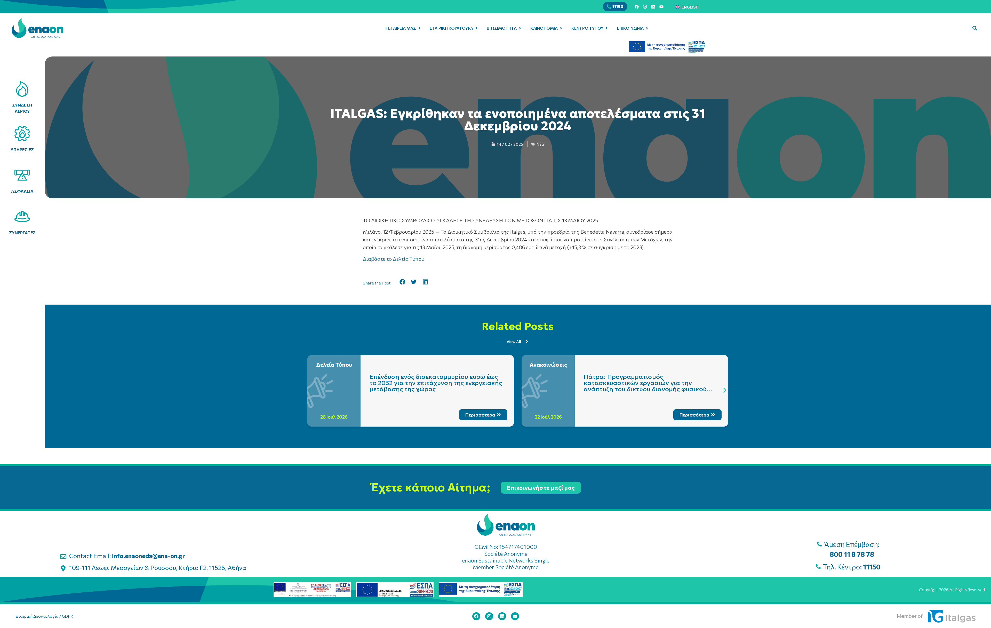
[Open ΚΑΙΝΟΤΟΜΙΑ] (561, 28)
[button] (974, 28)
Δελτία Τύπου (334, 364)
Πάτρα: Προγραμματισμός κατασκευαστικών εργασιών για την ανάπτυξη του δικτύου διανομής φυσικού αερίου (645, 386)
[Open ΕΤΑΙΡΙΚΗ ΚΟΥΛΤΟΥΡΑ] (476, 28)
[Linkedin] (653, 7)
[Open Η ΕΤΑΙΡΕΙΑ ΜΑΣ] (419, 28)
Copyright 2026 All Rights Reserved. (952, 589)
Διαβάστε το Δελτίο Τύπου (393, 259)
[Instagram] (645, 7)
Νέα (540, 144)
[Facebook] (637, 7)
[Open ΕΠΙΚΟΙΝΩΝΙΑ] (647, 28)
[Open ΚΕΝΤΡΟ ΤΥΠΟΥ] (607, 28)
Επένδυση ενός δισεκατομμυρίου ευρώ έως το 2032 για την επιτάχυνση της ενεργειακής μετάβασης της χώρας (436, 383)
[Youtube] (661, 7)
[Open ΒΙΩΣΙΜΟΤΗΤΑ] (520, 28)
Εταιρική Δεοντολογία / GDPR (44, 616)
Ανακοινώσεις (548, 364)
